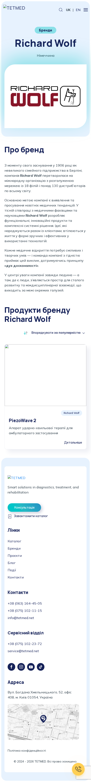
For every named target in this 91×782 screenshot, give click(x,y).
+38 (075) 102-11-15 (25, 610)
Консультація (24, 507)
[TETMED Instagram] (21, 667)
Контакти (16, 577)
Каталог (14, 541)
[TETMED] (16, 477)
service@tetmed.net (23, 651)
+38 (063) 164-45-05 (25, 603)
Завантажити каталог (31, 516)
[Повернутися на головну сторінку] (16, 9)
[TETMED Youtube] (31, 667)
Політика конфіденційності (27, 750)
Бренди (14, 548)
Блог (12, 563)
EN (78, 10)
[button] (61, 9)
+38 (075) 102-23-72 (25, 644)
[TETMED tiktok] (40, 667)
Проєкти (15, 555)
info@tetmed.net (21, 618)
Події (12, 570)
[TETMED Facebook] (11, 667)
